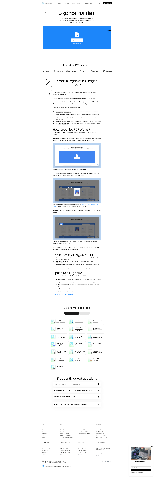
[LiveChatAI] (103, 461)
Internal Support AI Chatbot (83, 431)
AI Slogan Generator (46, 452)
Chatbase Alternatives (82, 448)
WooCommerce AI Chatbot (101, 437)
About (43, 424)
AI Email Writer (45, 446)
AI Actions (80, 424)
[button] (60, 3)
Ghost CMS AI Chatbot (100, 431)
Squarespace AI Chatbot (101, 435)
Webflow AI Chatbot (100, 429)
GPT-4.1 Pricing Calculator (65, 452)
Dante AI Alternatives (82, 446)
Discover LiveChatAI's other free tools (63, 294)
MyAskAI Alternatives (82, 444)
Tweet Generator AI (46, 448)
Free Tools (62, 427)
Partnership (44, 433)
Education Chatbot (82, 427)
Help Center (44, 435)
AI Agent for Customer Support (66, 435)
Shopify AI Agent (99, 426)
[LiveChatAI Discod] (105, 461)
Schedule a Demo (88, 3)
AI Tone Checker (45, 444)
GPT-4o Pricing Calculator (65, 448)
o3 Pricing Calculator (64, 444)
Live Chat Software (82, 426)
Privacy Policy (62, 431)
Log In (100, 3)
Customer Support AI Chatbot (84, 433)
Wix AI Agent (98, 424)
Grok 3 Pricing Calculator (65, 450)
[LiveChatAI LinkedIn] (111, 461)
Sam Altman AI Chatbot (100, 433)
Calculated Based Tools (71, 313)
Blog (61, 424)
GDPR (61, 426)
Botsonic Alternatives (82, 450)
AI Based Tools (84, 313)
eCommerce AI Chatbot (82, 429)
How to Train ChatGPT (64, 433)
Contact (43, 426)
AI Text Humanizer (45, 450)
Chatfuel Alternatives (82, 452)
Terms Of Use (62, 429)
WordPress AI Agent (100, 427)
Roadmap (44, 429)
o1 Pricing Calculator (64, 446)
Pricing (73, 3)
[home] (47, 4)
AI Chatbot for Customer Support (66, 437)
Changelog (44, 431)
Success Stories (45, 437)
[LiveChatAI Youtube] (108, 461)
